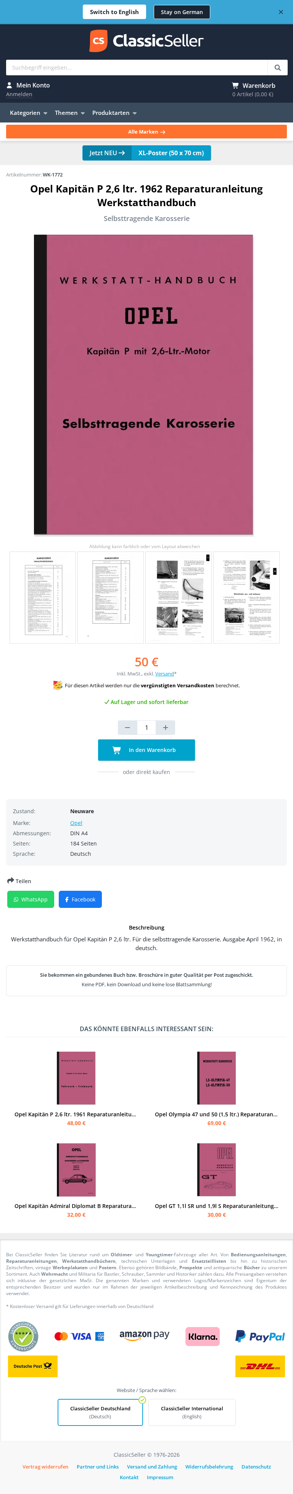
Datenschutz (256, 1466)
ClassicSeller (146, 41)
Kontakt (129, 1477)
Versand (164, 673)
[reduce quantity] (127, 727)
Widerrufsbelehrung (209, 1466)
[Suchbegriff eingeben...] (277, 67)
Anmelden (19, 94)
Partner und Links (98, 1466)
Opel (76, 822)
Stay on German (182, 12)
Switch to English (114, 12)
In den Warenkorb (151, 749)
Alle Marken (143, 131)
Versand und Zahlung (152, 1466)
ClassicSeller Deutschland (100, 1412)
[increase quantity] (165, 727)
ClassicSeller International (192, 1412)
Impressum (160, 1477)
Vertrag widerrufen (45, 1466)
